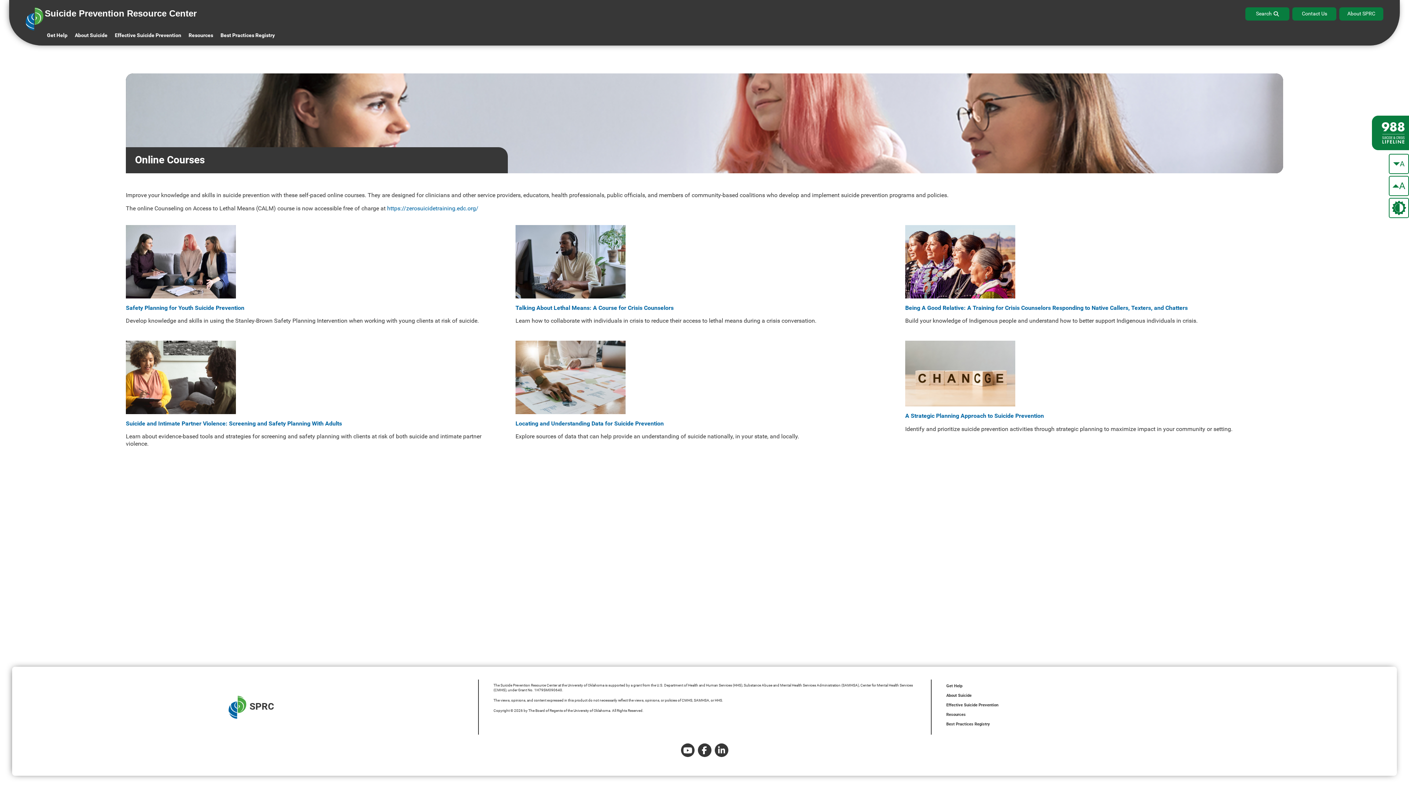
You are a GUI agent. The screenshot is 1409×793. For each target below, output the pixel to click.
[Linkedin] (721, 750)
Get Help (57, 35)
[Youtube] (688, 750)
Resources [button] (201, 35)
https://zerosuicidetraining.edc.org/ (432, 208)
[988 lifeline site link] (1390, 133)
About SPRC (1361, 14)
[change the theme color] (1399, 208)
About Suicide (91, 35)
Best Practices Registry (248, 35)
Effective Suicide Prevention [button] (148, 35)
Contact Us (1314, 14)
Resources (956, 714)
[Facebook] (704, 750)
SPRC (262, 706)
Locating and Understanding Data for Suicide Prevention (590, 423)
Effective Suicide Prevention (972, 705)
